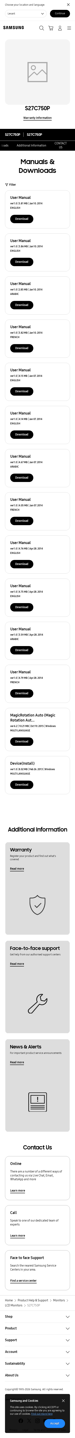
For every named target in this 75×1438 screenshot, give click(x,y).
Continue (60, 13)
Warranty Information (37, 118)
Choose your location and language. (25, 4)
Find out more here (41, 1413)
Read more (17, 869)
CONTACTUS (61, 145)
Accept (54, 1423)
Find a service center (23, 1281)
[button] (37, 1317)
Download (21, 219)
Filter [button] (12, 185)
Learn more (17, 1190)
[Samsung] (13, 27)
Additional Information (31, 145)
